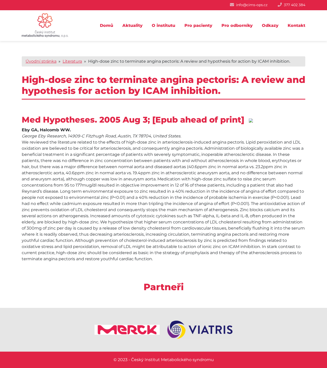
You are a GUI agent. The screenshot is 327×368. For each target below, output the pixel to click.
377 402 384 (294, 5)
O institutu (163, 25)
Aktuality (132, 25)
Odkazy (270, 25)
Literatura (72, 61)
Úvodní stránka (41, 61)
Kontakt (296, 25)
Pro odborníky (237, 25)
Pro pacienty (198, 25)
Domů (106, 25)
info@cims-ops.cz (251, 5)
